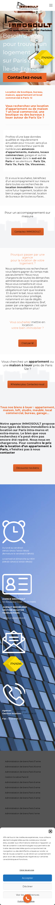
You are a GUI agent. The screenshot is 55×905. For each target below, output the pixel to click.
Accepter (27, 878)
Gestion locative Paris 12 (16, 777)
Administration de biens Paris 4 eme (22, 792)
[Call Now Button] (27, 898)
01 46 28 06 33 (29, 713)
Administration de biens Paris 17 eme (23, 761)
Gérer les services (27, 870)
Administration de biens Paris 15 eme (23, 772)
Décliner (28, 886)
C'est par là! (28, 343)
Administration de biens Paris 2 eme (22, 808)
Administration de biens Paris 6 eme (22, 782)
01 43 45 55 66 (19, 710)
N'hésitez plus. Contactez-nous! (27, 384)
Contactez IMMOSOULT (27, 231)
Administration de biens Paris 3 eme (22, 798)
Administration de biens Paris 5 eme (22, 787)
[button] (50, 831)
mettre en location (33, 324)
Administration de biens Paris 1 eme (22, 813)
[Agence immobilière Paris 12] (27, 5)
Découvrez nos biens (27, 468)
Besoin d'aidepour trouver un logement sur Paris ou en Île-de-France (25, 52)
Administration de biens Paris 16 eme (23, 766)
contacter (7, 452)
